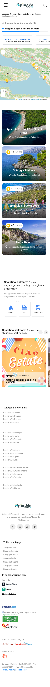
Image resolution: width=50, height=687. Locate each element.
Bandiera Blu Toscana (12, 419)
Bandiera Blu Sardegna (12, 433)
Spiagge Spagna (10, 562)
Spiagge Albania (10, 565)
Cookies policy (21, 670)
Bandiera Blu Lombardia (13, 453)
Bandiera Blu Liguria (11, 457)
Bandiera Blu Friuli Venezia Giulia (16, 468)
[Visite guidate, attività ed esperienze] (11, 628)
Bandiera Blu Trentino (12, 416)
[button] (6, 80)
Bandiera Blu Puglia (11, 436)
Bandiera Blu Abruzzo (12, 488)
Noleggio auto (38, 312)
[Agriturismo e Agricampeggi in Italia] (19, 612)
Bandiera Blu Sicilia (11, 422)
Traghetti (11, 312)
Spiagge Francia (10, 551)
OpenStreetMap (36, 99)
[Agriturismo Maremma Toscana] (10, 622)
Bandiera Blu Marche (11, 450)
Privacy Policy (8, 670)
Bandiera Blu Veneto (11, 413)
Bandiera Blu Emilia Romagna (15, 471)
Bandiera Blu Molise (11, 442)
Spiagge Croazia (9, 14)
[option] (17, 40)
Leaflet (19, 99)
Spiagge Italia (9, 547)
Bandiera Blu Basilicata (12, 485)
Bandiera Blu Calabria (12, 477)
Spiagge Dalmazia (25, 14)
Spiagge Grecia (10, 569)
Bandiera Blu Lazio (10, 460)
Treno (24, 312)
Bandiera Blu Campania (12, 474)
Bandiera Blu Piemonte (12, 439)
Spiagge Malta (9, 558)
